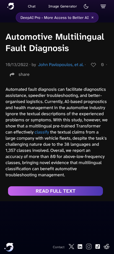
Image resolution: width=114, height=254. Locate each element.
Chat (31, 6)
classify (42, 132)
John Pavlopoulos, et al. (61, 64)
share (24, 74)
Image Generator (62, 6)
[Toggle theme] (86, 6)
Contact (58, 247)
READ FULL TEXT (56, 191)
